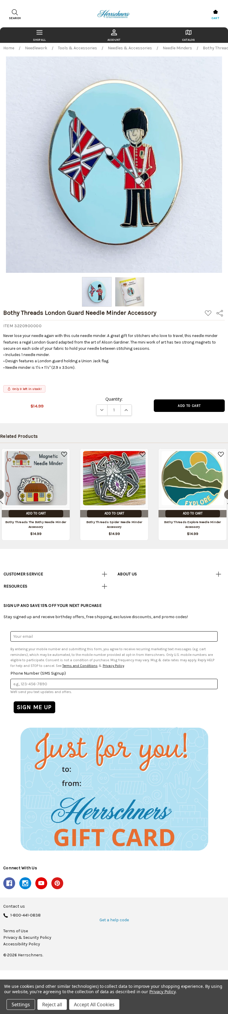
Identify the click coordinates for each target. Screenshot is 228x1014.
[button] (114, 788)
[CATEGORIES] (39, 35)
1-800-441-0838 (25, 915)
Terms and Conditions (80, 666)
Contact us (14, 906)
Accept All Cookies (94, 1004)
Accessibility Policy (21, 944)
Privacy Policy (113, 666)
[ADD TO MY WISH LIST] (64, 454)
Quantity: (114, 399)
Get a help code (114, 920)
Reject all (52, 1004)
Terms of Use (15, 931)
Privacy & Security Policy (27, 938)
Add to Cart (36, 513)
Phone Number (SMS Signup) (38, 673)
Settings (21, 1004)
